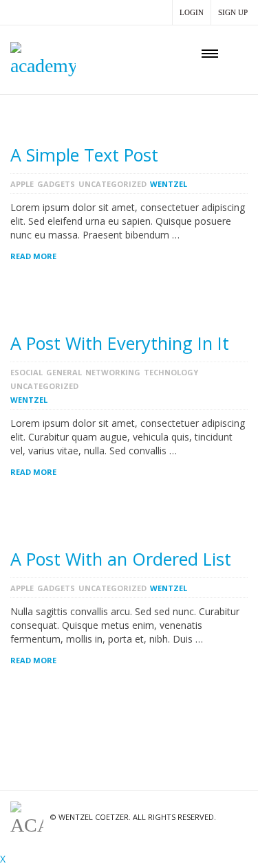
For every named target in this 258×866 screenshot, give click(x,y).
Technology (171, 372)
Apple (22, 184)
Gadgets (56, 184)
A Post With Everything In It (119, 343)
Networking (112, 372)
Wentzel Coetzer (93, 817)
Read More (33, 256)
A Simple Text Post (84, 154)
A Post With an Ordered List (120, 558)
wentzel (168, 184)
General (64, 372)
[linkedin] (225, 828)
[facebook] (204, 828)
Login (192, 12)
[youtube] (243, 828)
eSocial (26, 372)
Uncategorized (112, 184)
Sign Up (233, 12)
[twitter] (184, 828)
